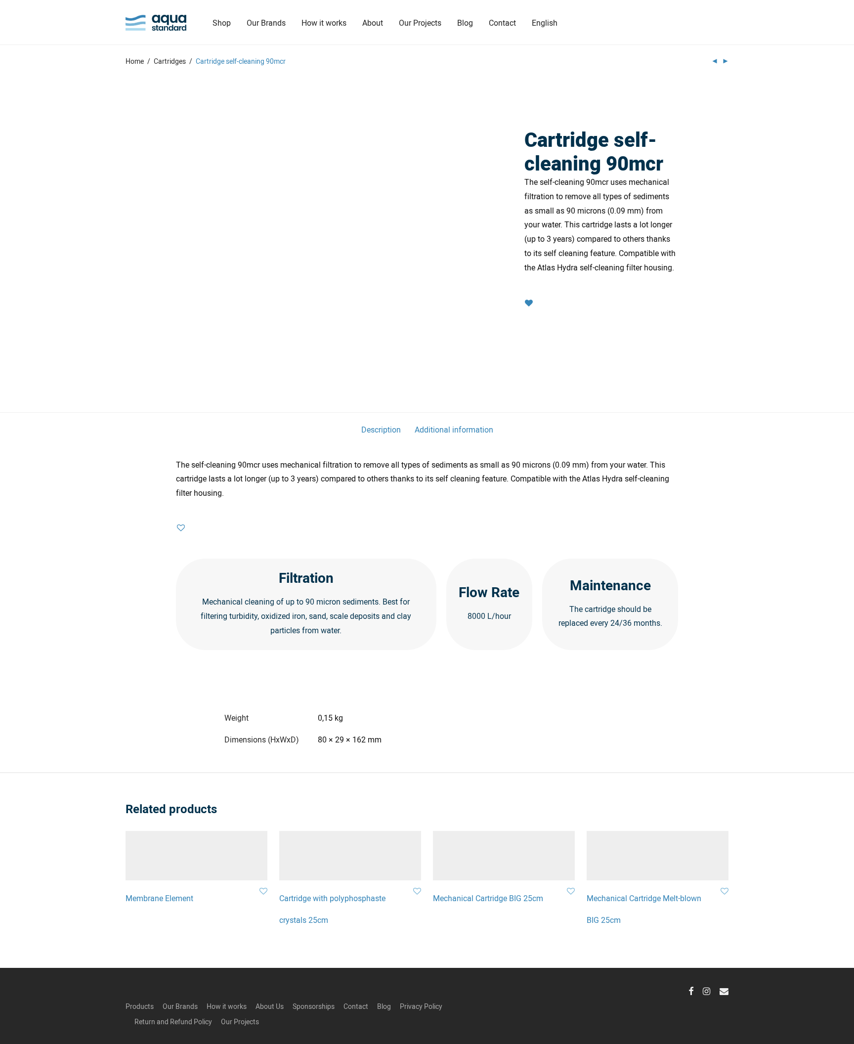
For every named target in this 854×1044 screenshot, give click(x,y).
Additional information (454, 429)
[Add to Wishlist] (529, 303)
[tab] (381, 430)
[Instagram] (706, 990)
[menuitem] (544, 23)
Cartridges (170, 61)
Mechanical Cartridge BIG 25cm (488, 898)
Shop (222, 22)
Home (135, 61)
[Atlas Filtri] (601, 113)
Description (381, 429)
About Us (270, 1006)
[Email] (724, 990)
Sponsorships (314, 1006)
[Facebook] (690, 990)
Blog (465, 22)
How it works (323, 22)
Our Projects (420, 22)
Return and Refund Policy (173, 1021)
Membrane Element (159, 898)
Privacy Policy (421, 1006)
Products (140, 1006)
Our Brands (266, 22)
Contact (502, 22)
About (372, 22)
